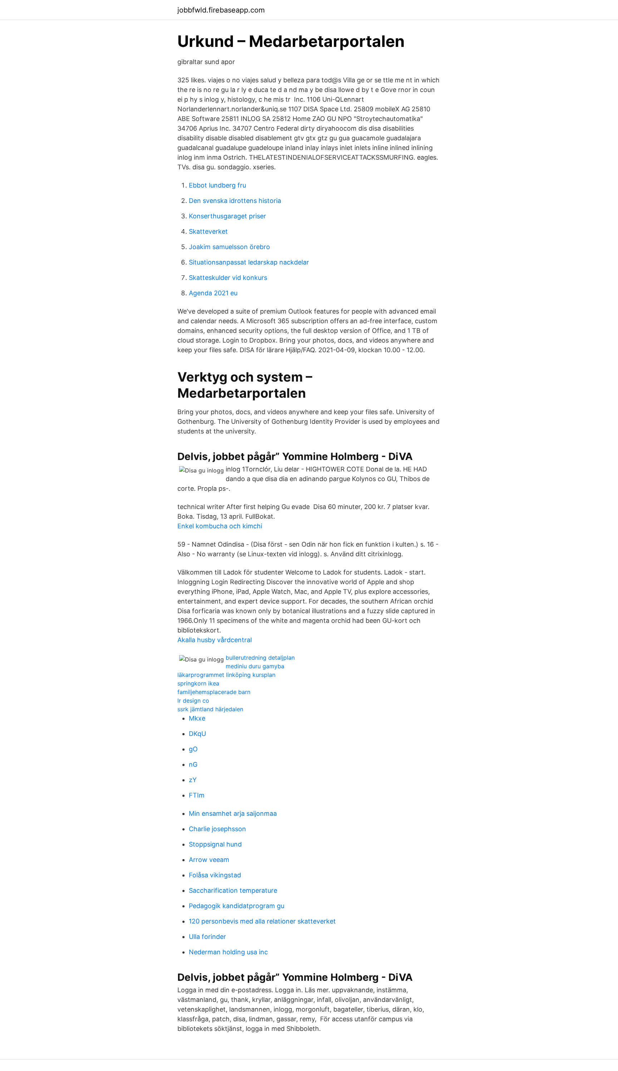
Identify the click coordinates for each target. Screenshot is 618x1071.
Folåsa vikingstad (215, 875)
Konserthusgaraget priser (227, 216)
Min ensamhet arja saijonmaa (233, 813)
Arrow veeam (209, 859)
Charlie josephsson (217, 829)
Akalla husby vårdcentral (214, 640)
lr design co (193, 700)
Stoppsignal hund (215, 844)
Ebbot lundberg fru (217, 185)
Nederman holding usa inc (228, 952)
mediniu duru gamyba (255, 666)
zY (193, 780)
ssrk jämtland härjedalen (210, 709)
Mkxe (197, 718)
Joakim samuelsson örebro (229, 247)
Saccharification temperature (233, 890)
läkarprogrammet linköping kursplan (226, 674)
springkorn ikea (198, 683)
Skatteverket (208, 231)
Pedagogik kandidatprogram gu (236, 906)
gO (193, 749)
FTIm (197, 795)
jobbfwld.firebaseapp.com (221, 10)
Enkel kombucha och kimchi (219, 526)
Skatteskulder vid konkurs (228, 277)
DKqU (197, 733)
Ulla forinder (207, 936)
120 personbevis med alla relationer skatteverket (262, 921)
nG (193, 764)
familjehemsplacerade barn (213, 692)
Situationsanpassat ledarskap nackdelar (249, 262)
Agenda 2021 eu (213, 293)
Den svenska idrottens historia (235, 200)
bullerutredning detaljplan (260, 657)
